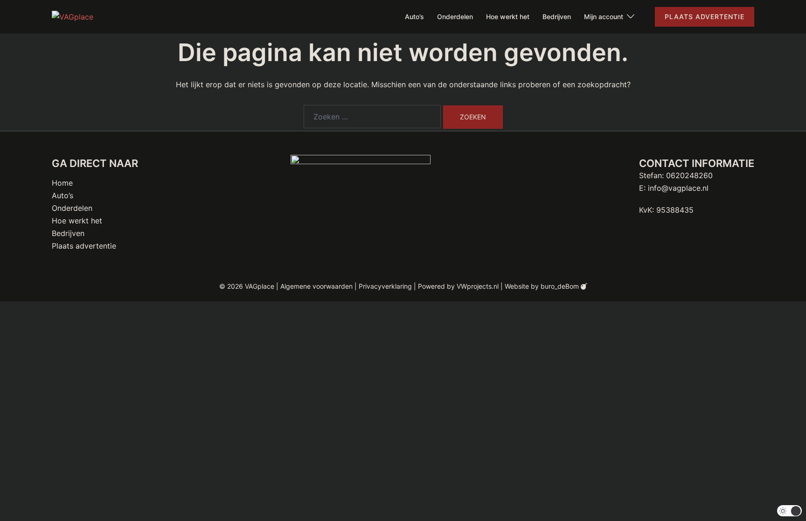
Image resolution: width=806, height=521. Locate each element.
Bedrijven (556, 17)
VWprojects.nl (478, 286)
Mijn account (603, 17)
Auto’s (414, 17)
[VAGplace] (72, 16)
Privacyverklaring (385, 286)
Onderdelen (455, 17)
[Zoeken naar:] (372, 116)
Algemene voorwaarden (316, 286)
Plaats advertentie (704, 17)
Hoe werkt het (507, 17)
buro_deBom (561, 286)
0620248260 (689, 175)
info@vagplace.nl (678, 188)
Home (62, 183)
